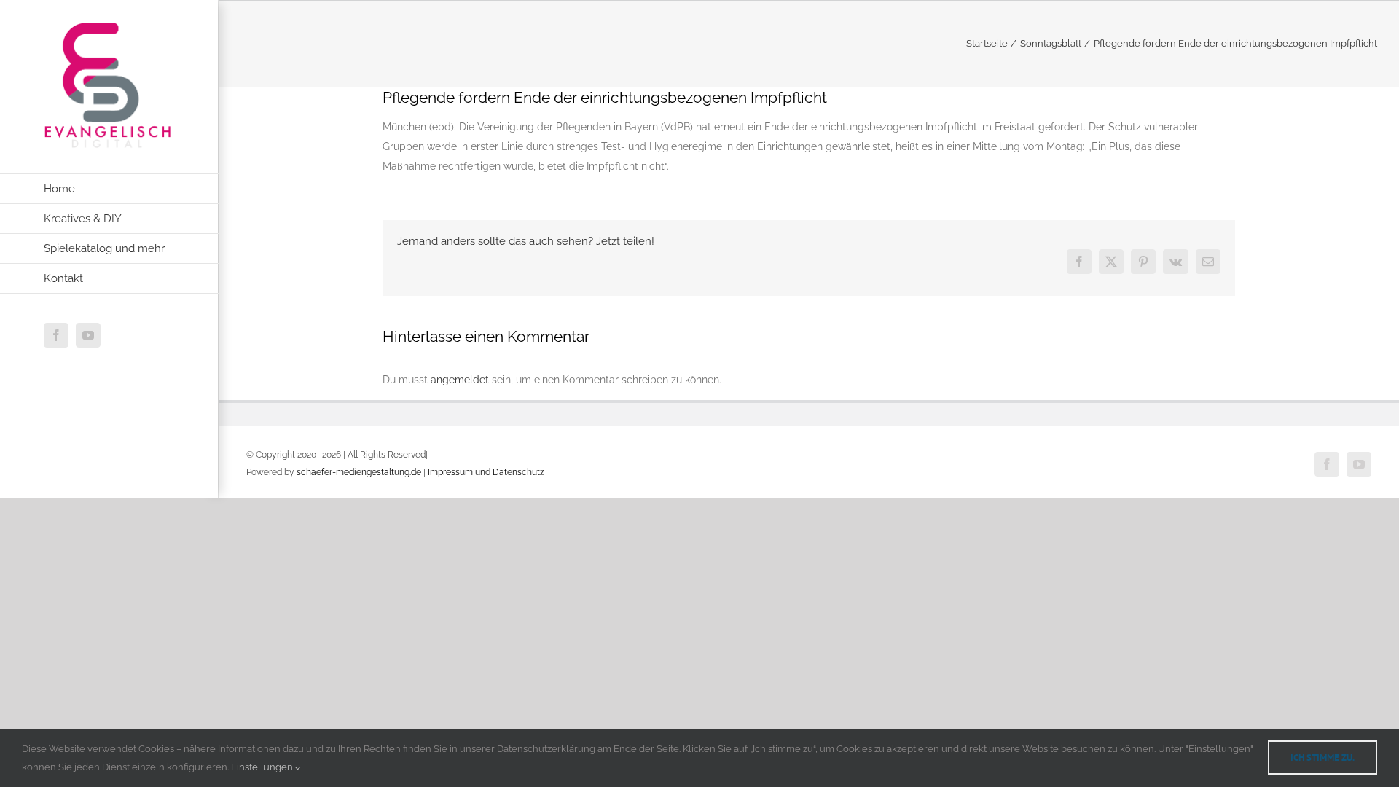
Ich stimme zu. (1322, 757)
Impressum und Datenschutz (486, 472)
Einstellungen (263, 766)
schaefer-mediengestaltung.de (359, 472)
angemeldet (460, 379)
